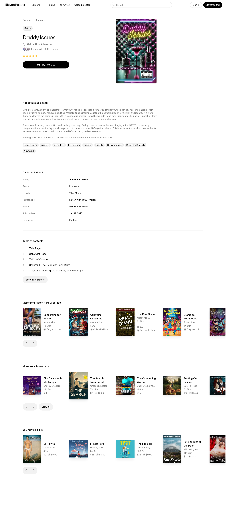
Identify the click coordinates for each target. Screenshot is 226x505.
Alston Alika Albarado (39, 44)
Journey (45, 145)
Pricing (51, 5)
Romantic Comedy (135, 145)
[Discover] (43, 5)
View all (46, 406)
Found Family (30, 145)
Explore (36, 5)
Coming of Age (114, 145)
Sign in (196, 5)
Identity (99, 145)
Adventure (59, 145)
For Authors (65, 5)
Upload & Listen (82, 5)
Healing (87, 145)
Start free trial (213, 5)
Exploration (74, 145)
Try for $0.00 (48, 64)
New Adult (29, 151)
